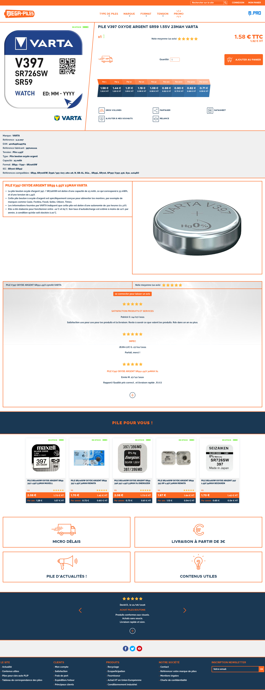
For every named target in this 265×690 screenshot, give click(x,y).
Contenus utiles (10, 671)
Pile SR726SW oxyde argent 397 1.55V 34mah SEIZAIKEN (218, 482)
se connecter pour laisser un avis (132, 294)
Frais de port (61, 675)
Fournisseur (114, 675)
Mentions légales (169, 675)
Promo (179, 13)
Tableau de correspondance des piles (22, 680)
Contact (164, 667)
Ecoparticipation (116, 671)
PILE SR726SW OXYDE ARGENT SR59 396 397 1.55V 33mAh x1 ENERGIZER (132, 482)
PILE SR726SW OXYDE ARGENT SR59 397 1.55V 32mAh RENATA (89, 482)
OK (261, 669)
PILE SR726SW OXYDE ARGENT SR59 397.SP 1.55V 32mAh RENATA (176, 482)
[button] (80, 610)
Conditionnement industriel (122, 684)
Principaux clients (64, 684)
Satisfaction (61, 671)
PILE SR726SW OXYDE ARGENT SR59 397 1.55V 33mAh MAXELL (45, 482)
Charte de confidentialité (173, 680)
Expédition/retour (64, 680)
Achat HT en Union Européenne (124, 680)
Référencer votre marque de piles (178, 671)
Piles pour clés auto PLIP (15, 675)
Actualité (7, 667)
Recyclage (113, 667)
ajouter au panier (248, 59)
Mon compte (61, 667)
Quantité (164, 59)
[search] (225, 3)
